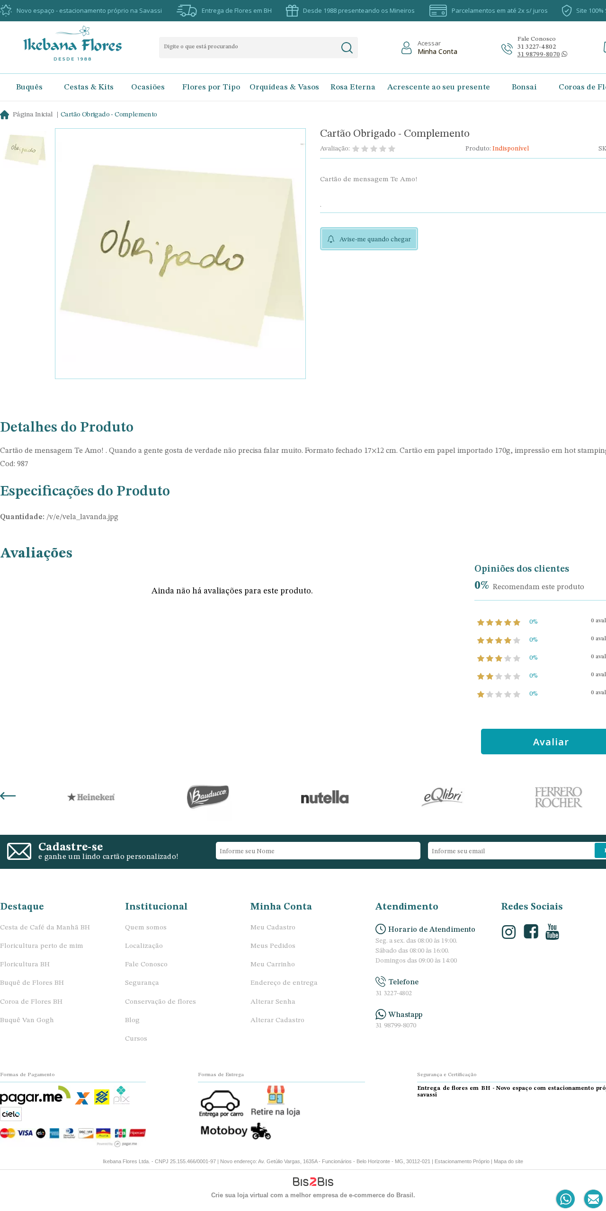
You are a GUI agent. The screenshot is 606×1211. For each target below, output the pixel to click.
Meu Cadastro (272, 927)
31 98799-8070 (395, 1025)
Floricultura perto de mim (41, 946)
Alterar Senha (272, 1002)
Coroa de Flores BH (31, 1002)
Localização (144, 946)
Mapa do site (508, 1161)
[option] (24, 151)
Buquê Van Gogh (27, 1020)
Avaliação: (335, 148)
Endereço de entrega (284, 983)
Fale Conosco (146, 964)
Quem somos (146, 927)
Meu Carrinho (272, 964)
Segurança (142, 983)
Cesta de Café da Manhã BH (45, 927)
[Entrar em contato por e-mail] (591, 1199)
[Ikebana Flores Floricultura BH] (80, 43)
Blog (132, 1020)
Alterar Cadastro (277, 1020)
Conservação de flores (160, 1002)
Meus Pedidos (272, 946)
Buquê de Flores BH (32, 983)
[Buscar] (346, 47)
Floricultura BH (25, 964)
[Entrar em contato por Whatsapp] (566, 1199)
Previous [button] (8, 797)
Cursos (136, 1039)
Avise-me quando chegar (375, 239)
